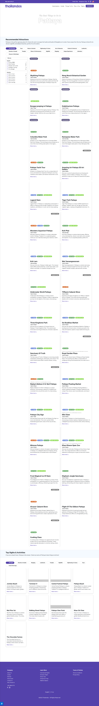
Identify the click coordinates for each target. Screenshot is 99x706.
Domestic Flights (44, 674)
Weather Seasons (44, 680)
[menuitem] (47, 692)
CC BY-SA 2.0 (37, 382)
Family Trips (75, 1)
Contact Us (90, 6)
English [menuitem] (47, 692)
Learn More (43, 670)
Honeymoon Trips (83, 1)
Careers (9, 674)
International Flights (45, 672)
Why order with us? (9, 1)
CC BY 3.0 (69, 443)
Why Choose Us (11, 682)
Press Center (10, 678)
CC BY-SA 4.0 (74, 351)
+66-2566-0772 (11, 685)
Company (10, 670)
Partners (9, 676)
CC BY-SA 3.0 (63, 606)
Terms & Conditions (77, 672)
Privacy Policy (76, 674)
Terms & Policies (78, 670)
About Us (9, 672)
